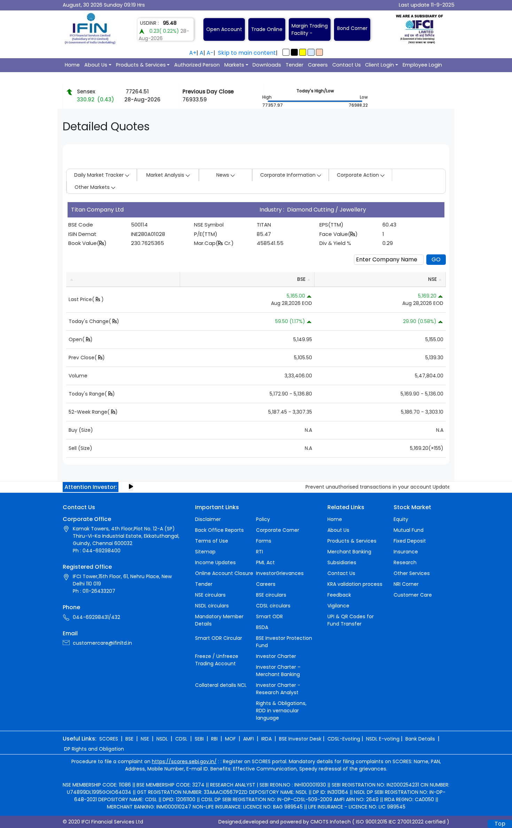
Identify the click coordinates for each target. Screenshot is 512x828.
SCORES (108, 738)
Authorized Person (197, 64)
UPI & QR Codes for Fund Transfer (350, 620)
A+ (192, 53)
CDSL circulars (273, 605)
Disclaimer (208, 519)
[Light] (285, 52)
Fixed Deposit (410, 540)
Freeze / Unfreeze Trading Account (216, 660)
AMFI (248, 738)
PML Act (265, 562)
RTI (259, 551)
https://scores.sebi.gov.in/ (184, 761)
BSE (129, 738)
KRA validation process (354, 584)
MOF (230, 738)
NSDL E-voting (382, 738)
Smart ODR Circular (218, 638)
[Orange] (319, 52)
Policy (263, 519)
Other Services (412, 573)
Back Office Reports (219, 530)
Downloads (267, 64)
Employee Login (422, 64)
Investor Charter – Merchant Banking (278, 671)
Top (500, 824)
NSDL (162, 738)
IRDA (266, 738)
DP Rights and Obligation (94, 748)
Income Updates (215, 562)
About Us (95, 64)
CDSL (181, 738)
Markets (234, 64)
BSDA (262, 627)
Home (72, 64)
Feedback (339, 594)
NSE (145, 738)
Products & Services (141, 64)
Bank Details (420, 738)
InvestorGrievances (280, 573)
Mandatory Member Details (219, 620)
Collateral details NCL (221, 685)
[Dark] (294, 52)
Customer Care (413, 594)
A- (210, 53)
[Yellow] (302, 52)
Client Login (379, 64)
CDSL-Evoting (343, 738)
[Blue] (311, 52)
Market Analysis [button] (166, 174)
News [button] (223, 174)
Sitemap (205, 551)
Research (405, 562)
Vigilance (338, 605)
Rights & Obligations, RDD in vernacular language (281, 710)
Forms (263, 540)
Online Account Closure (224, 573)
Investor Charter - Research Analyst (278, 689)
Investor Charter (276, 656)
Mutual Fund (409, 530)
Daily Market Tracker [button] (99, 174)
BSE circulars (271, 594)
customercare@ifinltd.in (102, 642)
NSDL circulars (212, 605)
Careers (318, 64)
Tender (294, 64)
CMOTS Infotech (330, 821)
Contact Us (346, 64)
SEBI (199, 738)
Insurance (406, 551)
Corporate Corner (277, 530)
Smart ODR (269, 616)
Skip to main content (247, 53)
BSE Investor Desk (300, 738)
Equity (401, 519)
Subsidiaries (341, 562)
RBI (214, 738)
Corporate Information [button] (288, 174)
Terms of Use (211, 540)
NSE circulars (210, 594)
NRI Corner (406, 584)
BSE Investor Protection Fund (284, 642)
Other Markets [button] (93, 187)
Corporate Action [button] (358, 174)
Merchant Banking (349, 551)
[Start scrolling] (131, 487)
